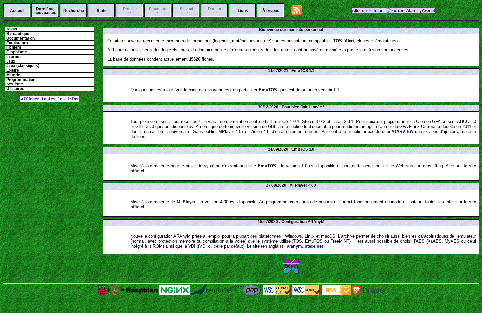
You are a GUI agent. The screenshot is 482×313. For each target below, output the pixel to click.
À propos (270, 11)
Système (14, 84)
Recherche (73, 11)
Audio (11, 29)
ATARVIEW (402, 131)
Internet (13, 57)
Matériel (13, 75)
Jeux (10, 61)
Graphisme (16, 52)
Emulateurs (16, 43)
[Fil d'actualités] (296, 13)
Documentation (20, 38)
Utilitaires (14, 89)
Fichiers (13, 47)
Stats (102, 11)
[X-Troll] (291, 272)
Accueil (17, 11)
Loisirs (12, 70)
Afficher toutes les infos (49, 99)
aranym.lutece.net (305, 246)
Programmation (20, 80)
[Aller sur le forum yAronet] (410, 10)
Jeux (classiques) (22, 66)
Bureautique (17, 34)
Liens (243, 11)
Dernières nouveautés (45, 11)
